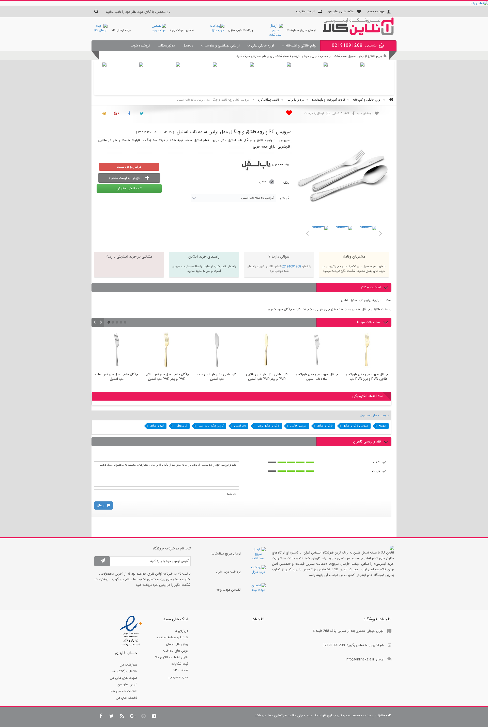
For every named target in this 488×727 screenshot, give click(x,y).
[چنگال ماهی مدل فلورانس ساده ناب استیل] (116, 350)
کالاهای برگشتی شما (124, 671)
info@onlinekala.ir (360, 659)
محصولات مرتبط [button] (368, 322)
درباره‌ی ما (181, 631)
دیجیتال (187, 46)
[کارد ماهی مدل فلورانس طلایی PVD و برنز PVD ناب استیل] (266, 350)
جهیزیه (382, 426)
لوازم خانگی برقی (262, 46)
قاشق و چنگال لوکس (267, 426)
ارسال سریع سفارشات (301, 30)
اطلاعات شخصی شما (123, 691)
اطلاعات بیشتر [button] (371, 288)
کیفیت (375, 462)
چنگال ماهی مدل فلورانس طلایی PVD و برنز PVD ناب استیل (166, 377)
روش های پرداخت (175, 651)
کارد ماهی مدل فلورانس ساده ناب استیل (217, 377)
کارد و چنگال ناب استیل (211, 426)
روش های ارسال (177, 644)
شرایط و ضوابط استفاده (172, 637)
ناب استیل (240, 426)
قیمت (376, 471)
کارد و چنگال (157, 426)
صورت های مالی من (123, 678)
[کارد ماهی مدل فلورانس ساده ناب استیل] (216, 350)
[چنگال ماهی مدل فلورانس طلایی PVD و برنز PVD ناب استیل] (166, 350)
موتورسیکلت (166, 46)
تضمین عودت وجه (182, 30)
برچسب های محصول (374, 415)
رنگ (285, 183)
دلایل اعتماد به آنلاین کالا (171, 657)
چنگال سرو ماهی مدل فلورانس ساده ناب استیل (317, 377)
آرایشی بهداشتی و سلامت (222, 46)
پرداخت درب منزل (240, 30)
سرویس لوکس (298, 426)
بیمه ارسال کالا (121, 30)
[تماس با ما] (244, 3)
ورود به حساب (375, 11)
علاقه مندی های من (340, 11)
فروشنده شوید (140, 46)
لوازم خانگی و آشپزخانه (300, 46)
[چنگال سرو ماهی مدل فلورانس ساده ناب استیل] (316, 350)
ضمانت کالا (180, 670)
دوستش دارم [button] (365, 113)
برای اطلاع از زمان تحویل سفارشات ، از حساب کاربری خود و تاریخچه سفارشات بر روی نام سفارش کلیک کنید (309, 56)
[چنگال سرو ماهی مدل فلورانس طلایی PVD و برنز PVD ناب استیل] (366, 350)
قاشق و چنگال (324, 426)
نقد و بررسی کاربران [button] (367, 442)
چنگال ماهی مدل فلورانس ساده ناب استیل (116, 377)
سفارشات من (128, 665)
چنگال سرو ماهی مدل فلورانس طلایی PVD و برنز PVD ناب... (367, 377)
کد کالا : (167, 132)
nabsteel (181, 426)
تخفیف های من (126, 698)
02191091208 (291, 266)
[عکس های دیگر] (307, 232)
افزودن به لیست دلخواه (125, 178)
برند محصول (280, 164)
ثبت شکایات (180, 664)
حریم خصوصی (178, 677)
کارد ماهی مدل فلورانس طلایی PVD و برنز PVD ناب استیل (267, 377)
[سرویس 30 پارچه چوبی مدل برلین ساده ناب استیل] (320, 234)
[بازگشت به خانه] (390, 100)
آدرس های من (127, 684)
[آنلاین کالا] (358, 34)
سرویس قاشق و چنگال (355, 426)
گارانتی (284, 198)
